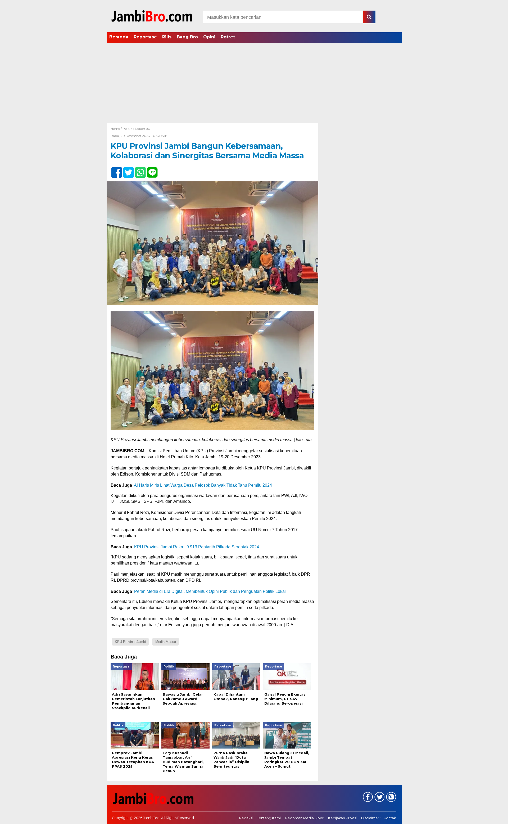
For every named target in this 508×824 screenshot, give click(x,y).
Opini (209, 36)
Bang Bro (187, 36)
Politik (127, 129)
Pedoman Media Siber (304, 818)
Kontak (390, 818)
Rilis (166, 36)
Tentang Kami (269, 818)
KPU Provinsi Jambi (130, 642)
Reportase (145, 36)
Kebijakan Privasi (342, 818)
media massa (165, 642)
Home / (117, 129)
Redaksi (246, 818)
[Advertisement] (254, 83)
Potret (228, 36)
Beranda (118, 36)
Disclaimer (370, 818)
